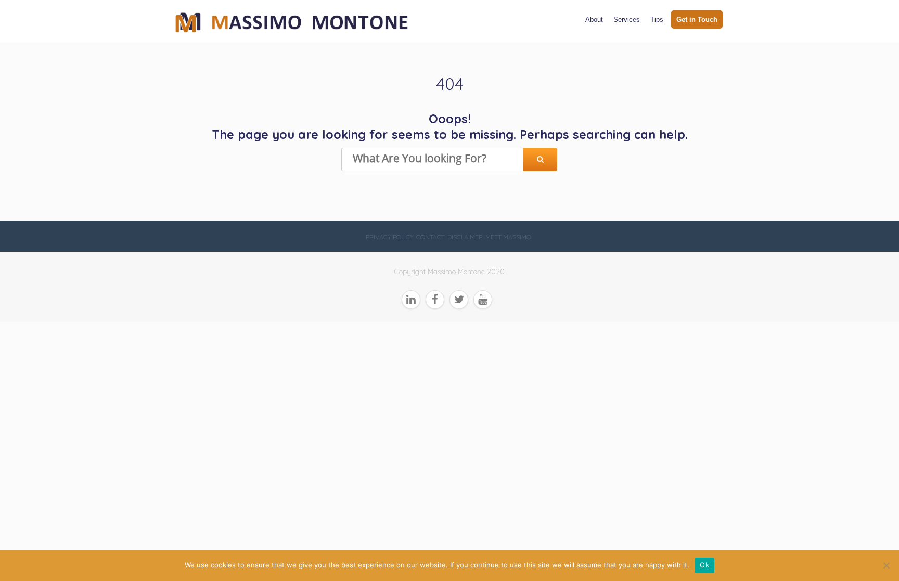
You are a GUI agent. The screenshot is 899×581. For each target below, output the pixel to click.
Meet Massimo (508, 237)
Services (626, 19)
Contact (430, 237)
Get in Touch (696, 19)
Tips (656, 19)
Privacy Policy (390, 237)
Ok (704, 565)
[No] (886, 565)
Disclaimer (465, 237)
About (594, 19)
